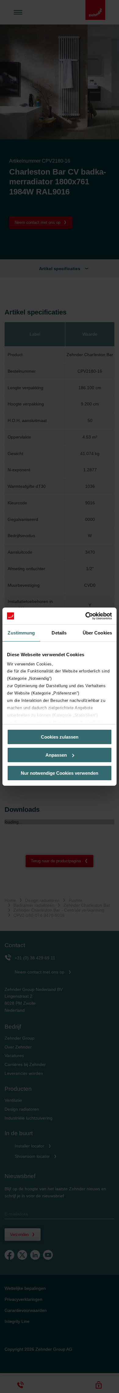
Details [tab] (59, 632)
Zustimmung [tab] (21, 632)
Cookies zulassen (59, 737)
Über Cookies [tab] (97, 632)
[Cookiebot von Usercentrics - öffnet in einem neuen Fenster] (85, 616)
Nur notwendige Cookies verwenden (59, 772)
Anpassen (56, 755)
